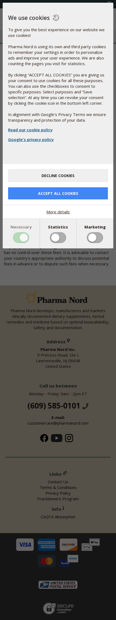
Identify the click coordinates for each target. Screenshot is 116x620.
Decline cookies (58, 175)
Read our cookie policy (30, 129)
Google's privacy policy (31, 139)
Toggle (21, 237)
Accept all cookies (58, 193)
